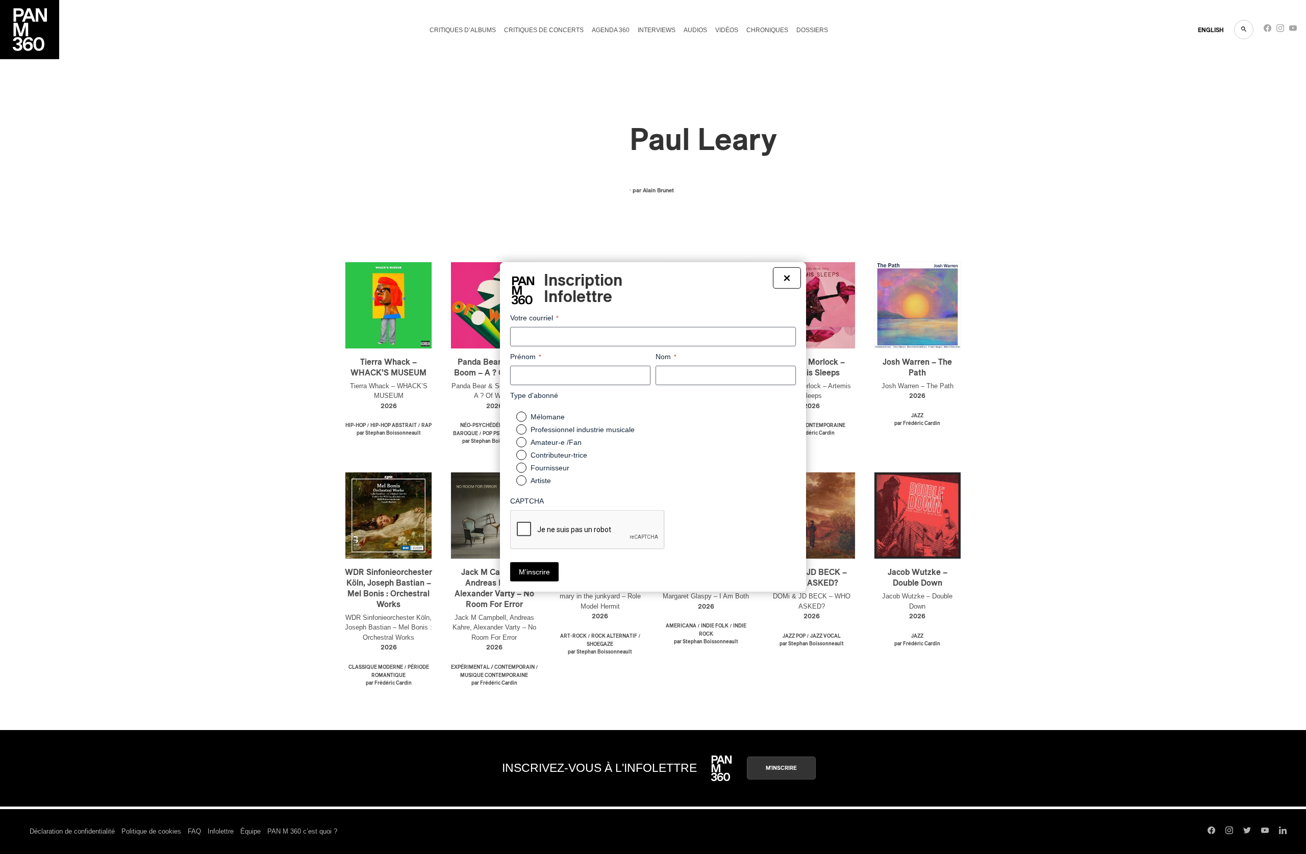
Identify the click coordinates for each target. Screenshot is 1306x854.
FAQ (194, 831)
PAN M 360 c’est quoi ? (302, 831)
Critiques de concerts (544, 30)
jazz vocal (825, 636)
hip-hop (355, 425)
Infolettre (221, 831)
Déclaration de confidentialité (72, 831)
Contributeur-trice (559, 455)
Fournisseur (550, 468)
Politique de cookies (151, 831)
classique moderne (375, 667)
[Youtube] (1293, 30)
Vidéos (726, 30)
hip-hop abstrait (393, 425)
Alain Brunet (658, 190)
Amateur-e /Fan (556, 442)
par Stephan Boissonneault (389, 433)
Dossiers (812, 30)
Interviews (656, 30)
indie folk (715, 626)
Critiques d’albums (463, 30)
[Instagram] (1280, 30)
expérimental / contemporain (493, 667)
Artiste (541, 480)
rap (426, 425)
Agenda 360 (611, 30)
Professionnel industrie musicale (583, 429)
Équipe (250, 831)
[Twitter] (1247, 831)
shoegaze (600, 644)
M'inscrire (781, 768)
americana (681, 626)
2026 (389, 406)
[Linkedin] (1283, 831)
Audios (695, 30)
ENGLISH (1211, 30)
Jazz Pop (794, 636)
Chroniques (767, 30)
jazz (917, 415)
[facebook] (1267, 30)
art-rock (573, 636)
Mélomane (548, 417)
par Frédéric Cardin (812, 433)
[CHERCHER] (1244, 29)
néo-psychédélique (487, 425)
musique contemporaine (811, 425)
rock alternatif (614, 636)
